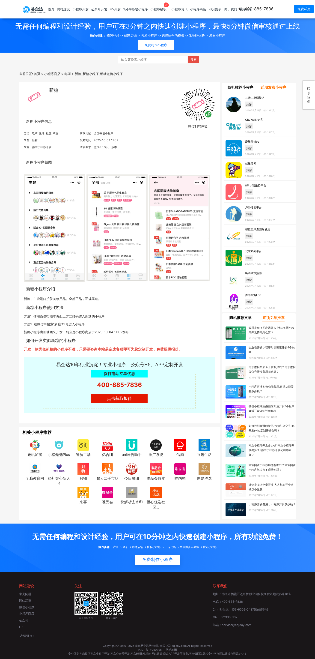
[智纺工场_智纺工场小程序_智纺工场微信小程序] (83, 444)
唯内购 (180, 478)
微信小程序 (26, 607)
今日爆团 (131, 478)
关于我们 (230, 9)
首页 (51, 9)
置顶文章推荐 (273, 317)
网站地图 (171, 649)
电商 (35, 133)
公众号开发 (99, 9)
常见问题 (25, 594)
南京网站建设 (154, 653)
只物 (83, 478)
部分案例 (215, 9)
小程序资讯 (179, 9)
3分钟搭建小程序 (135, 9)
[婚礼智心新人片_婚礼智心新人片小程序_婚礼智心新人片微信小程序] (59, 468)
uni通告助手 (132, 454)
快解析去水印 (132, 502)
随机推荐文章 (240, 317)
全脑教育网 (35, 478)
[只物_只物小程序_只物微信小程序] (83, 468)
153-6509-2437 (243, 609)
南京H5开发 (138, 653)
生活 (42, 133)
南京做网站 (196, 653)
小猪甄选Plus (59, 454)
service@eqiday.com (236, 625)
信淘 (180, 454)
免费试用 (303, 9)
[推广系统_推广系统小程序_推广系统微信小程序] (156, 444)
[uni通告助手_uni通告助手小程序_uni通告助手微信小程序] (131, 444)
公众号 (23, 620)
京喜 (83, 502)
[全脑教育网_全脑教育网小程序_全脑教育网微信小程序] (35, 468)
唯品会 (107, 502)
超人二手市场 (107, 478)
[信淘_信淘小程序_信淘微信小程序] (180, 444)
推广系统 (156, 454)
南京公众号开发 (120, 653)
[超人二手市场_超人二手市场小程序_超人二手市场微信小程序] (107, 468)
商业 (55, 133)
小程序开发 (80, 9)
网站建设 (63, 9)
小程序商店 (198, 9)
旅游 (249, 104)
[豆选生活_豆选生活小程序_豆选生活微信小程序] (204, 444)
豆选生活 (204, 454)
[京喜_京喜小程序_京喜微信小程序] (83, 492)
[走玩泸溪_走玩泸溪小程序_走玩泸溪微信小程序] (35, 444)
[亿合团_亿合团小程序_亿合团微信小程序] (107, 444)
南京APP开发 (171, 653)
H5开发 (115, 9)
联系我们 (246, 9)
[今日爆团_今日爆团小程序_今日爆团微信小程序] (131, 468)
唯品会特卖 (156, 478)
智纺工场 (83, 454)
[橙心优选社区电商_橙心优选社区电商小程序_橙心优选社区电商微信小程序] (156, 492)
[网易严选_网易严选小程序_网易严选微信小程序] (204, 468)
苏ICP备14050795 (150, 649)
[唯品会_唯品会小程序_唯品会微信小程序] (107, 492)
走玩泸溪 (34, 454)
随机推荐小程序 (240, 87)
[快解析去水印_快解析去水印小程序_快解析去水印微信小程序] (131, 492)
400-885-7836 (258, 8)
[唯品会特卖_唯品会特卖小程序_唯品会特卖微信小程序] (156, 468)
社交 (48, 133)
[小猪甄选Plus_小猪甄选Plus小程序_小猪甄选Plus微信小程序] (59, 444)
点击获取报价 (119, 398)
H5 (21, 627)
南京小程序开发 (41, 147)
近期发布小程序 (273, 87)
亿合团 (107, 454)
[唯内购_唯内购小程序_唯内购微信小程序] (180, 468)
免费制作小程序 (157, 559)
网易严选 (204, 478)
